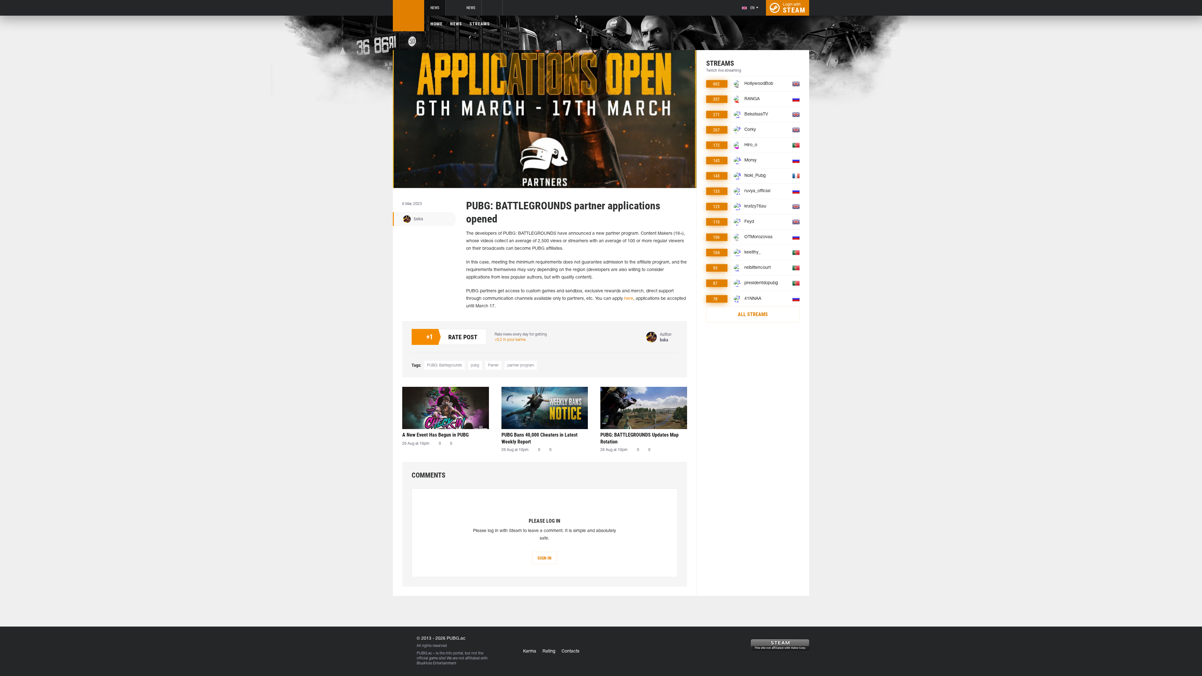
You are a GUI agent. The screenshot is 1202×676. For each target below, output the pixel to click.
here (628, 299)
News (434, 8)
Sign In (544, 558)
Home (436, 23)
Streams (480, 23)
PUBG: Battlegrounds (444, 365)
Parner (493, 365)
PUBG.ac (424, 653)
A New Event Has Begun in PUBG (435, 435)
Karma (529, 651)
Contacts (570, 651)
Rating (548, 651)
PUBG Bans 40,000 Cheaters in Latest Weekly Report (539, 438)
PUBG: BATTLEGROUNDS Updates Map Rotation (639, 438)
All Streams (753, 314)
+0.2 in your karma (510, 339)
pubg (475, 365)
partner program (520, 365)
